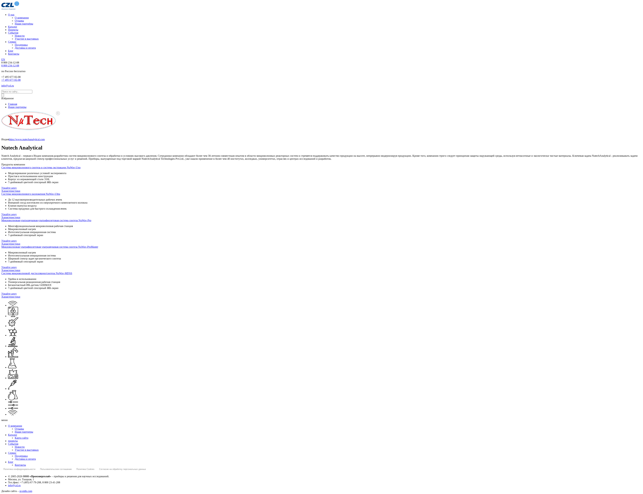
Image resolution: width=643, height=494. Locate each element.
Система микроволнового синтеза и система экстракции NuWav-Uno (41, 167)
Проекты (13, 29)
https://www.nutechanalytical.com (27, 139)
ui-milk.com (25, 491)
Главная (12, 104)
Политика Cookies (85, 469)
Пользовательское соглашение (56, 469)
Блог (10, 50)
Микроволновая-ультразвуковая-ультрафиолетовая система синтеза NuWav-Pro (46, 220)
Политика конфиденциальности (19, 469)
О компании (22, 17)
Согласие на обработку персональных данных (122, 469)
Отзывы (19, 20)
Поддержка (21, 44)
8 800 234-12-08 (10, 65)
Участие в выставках (27, 38)
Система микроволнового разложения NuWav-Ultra (30, 194)
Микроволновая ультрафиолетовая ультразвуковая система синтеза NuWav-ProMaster (49, 246)
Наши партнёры (24, 23)
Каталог (12, 26)
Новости (20, 35)
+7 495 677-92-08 (11, 80)
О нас (11, 14)
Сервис (12, 41)
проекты (13, 440)
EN (3, 59)
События (13, 32)
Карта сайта (21, 437)
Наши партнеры (17, 107)
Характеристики (10, 190)
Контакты (13, 53)
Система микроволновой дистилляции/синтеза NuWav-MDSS (36, 273)
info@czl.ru (7, 85)
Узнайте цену (9, 187)
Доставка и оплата (25, 47)
